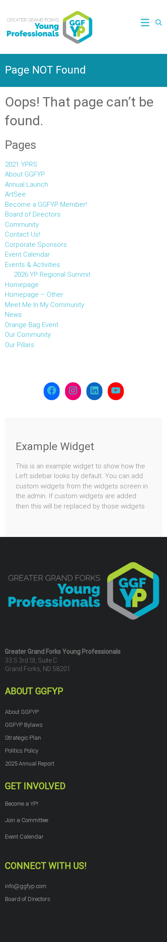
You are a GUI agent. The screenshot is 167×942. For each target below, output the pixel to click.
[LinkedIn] (94, 391)
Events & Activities (32, 265)
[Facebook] (52, 391)
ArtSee (15, 194)
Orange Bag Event (31, 325)
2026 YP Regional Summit (52, 274)
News (13, 315)
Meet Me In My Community (44, 305)
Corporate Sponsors (36, 245)
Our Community (28, 335)
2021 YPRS (21, 164)
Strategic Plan (23, 737)
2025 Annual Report (29, 763)
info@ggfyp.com (25, 886)
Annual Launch (26, 184)
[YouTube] (116, 391)
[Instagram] (73, 391)
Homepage (22, 285)
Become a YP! (21, 803)
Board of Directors (33, 214)
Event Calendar (27, 254)
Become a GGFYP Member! (46, 205)
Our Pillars (19, 345)
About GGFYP (25, 174)
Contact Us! (22, 234)
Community (22, 225)
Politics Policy (21, 750)
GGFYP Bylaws (24, 724)
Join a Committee (26, 820)
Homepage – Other (34, 295)
